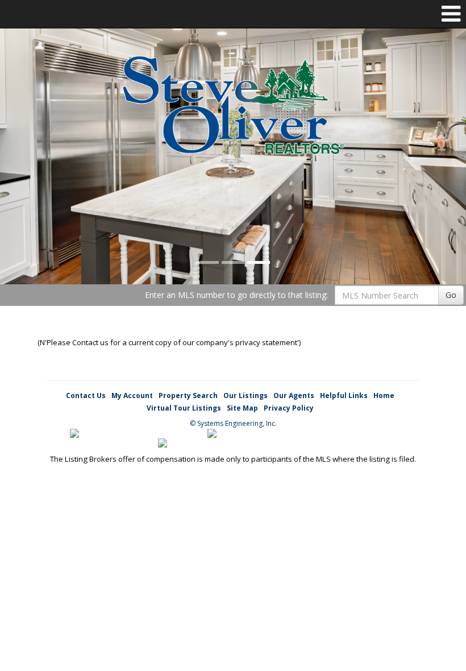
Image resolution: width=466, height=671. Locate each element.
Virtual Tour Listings (184, 408)
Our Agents (293, 395)
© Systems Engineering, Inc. (233, 423)
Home (383, 395)
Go (451, 294)
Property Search (188, 395)
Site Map (242, 408)
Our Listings (245, 395)
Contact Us (86, 395)
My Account (132, 395)
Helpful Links (344, 395)
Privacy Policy (289, 408)
